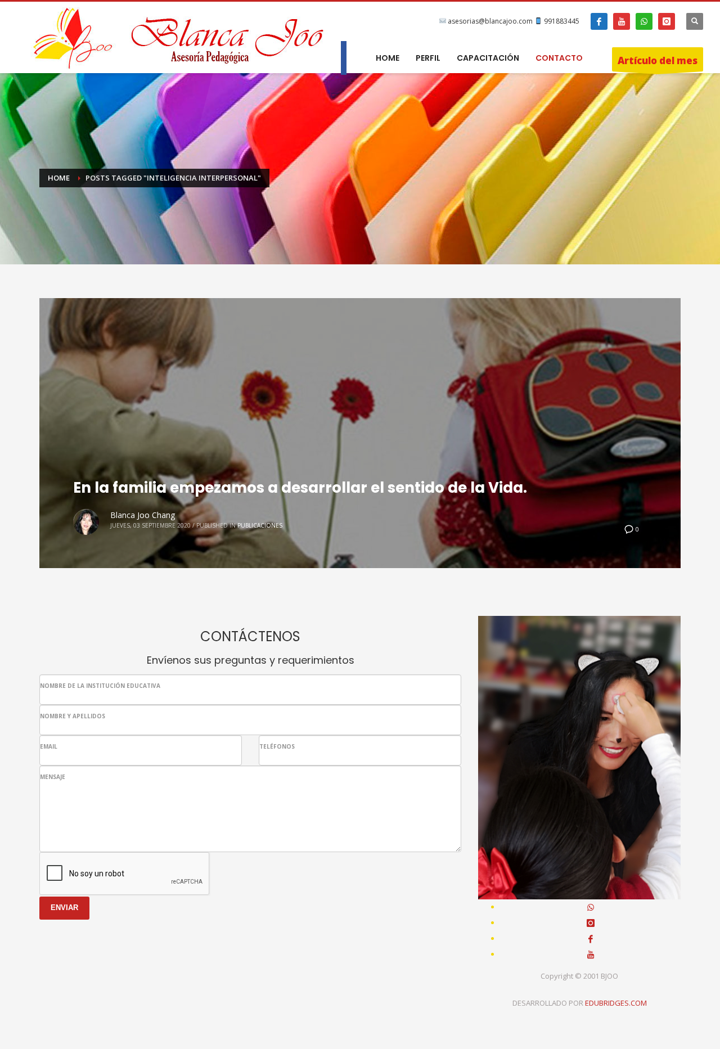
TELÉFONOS (277, 746)
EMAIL (48, 746)
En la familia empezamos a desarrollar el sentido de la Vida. (300, 488)
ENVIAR (64, 907)
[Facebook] (599, 21)
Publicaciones (259, 525)
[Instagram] (666, 21)
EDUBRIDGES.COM (616, 1003)
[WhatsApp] (644, 21)
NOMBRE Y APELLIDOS (72, 716)
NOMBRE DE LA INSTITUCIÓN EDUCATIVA (100, 686)
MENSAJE (52, 777)
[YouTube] (621, 21)
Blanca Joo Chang (142, 515)
